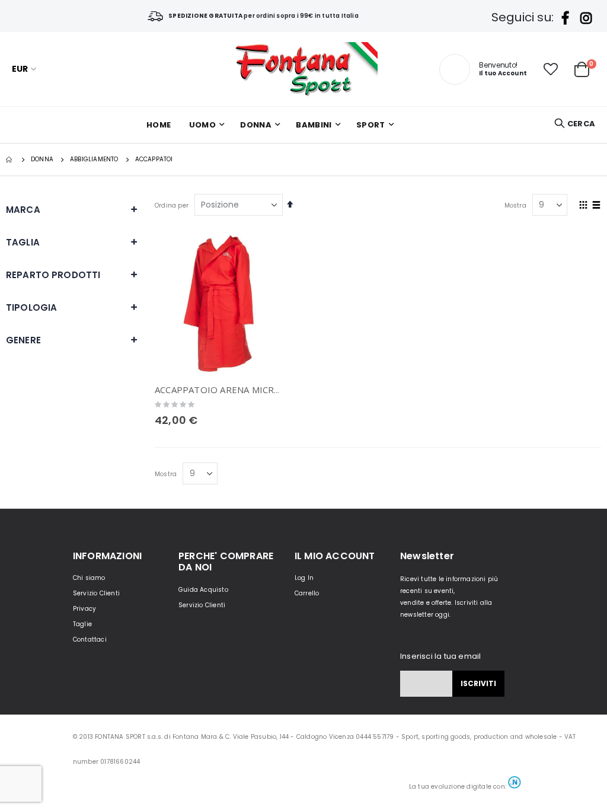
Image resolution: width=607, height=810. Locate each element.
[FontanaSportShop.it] (303, 69)
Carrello (307, 593)
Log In (304, 577)
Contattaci (90, 639)
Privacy (84, 608)
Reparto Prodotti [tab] (53, 275)
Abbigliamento (94, 159)
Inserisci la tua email (440, 656)
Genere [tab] (23, 340)
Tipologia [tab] (31, 307)
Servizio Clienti (96, 593)
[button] (551, 69)
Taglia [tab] (23, 242)
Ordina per (172, 205)
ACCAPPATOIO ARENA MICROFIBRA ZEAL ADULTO (262, 390)
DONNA (42, 159)
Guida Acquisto (203, 589)
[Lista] (596, 205)
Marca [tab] (23, 209)
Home (10, 159)
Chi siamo (89, 577)
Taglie (82, 624)
